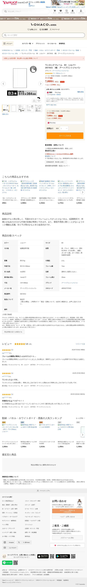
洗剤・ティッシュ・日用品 (9, 512)
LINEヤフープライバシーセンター (45, 580)
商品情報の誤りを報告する (13, 332)
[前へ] (3, 83)
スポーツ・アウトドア (8, 528)
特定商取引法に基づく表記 (38, 572)
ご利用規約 (5, 572)
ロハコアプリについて (21, 557)
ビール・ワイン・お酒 (31, 508)
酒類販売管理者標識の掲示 (55, 572)
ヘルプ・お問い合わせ (67, 517)
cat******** (5, 376)
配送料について (50, 156)
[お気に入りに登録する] (39, 101)
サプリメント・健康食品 (9, 520)
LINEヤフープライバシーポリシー (24, 580)
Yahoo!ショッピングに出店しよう (68, 7)
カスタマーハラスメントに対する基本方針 (41, 570)
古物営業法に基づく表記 (71, 572)
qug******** (5, 353)
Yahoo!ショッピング (7, 580)
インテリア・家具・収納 (9, 532)
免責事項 (65, 580)
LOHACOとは (13, 570)
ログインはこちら (51, 105)
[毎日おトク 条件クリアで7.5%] (43, 18)
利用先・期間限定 (56, 94)
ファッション (29, 524)
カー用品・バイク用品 (8, 536)
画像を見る (5, 114)
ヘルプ (82, 7)
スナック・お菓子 (30, 504)
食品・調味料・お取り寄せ (9, 504)
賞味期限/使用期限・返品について (56, 166)
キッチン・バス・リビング (32, 512)
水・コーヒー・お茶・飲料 (9, 508)
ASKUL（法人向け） (25, 574)
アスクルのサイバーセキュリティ (19, 572)
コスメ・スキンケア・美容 (32, 501)
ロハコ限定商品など (8, 501)
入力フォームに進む (67, 538)
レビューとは (80, 344)
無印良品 (27, 536)
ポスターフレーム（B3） (10, 53)
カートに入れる (65, 136)
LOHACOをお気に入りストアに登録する (68, 545)
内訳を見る (80, 92)
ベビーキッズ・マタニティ (32, 516)
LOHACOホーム (7, 50)
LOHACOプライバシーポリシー (74, 570)
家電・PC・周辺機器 (31, 532)
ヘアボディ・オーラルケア (9, 516)
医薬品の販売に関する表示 (9, 574)
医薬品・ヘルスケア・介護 (32, 520)
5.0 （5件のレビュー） (59, 73)
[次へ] (40, 83)
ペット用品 (5, 524)
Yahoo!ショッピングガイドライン (11, 582)
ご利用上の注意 (58, 570)
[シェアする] (34, 101)
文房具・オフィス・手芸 (23, 50)
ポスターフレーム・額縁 (71, 50)
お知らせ (4, 570)
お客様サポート (22, 570)
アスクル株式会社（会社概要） (41, 574)
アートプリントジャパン (61, 71)
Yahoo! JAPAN (51, 7)
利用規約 (59, 580)
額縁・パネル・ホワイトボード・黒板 (47, 50)
